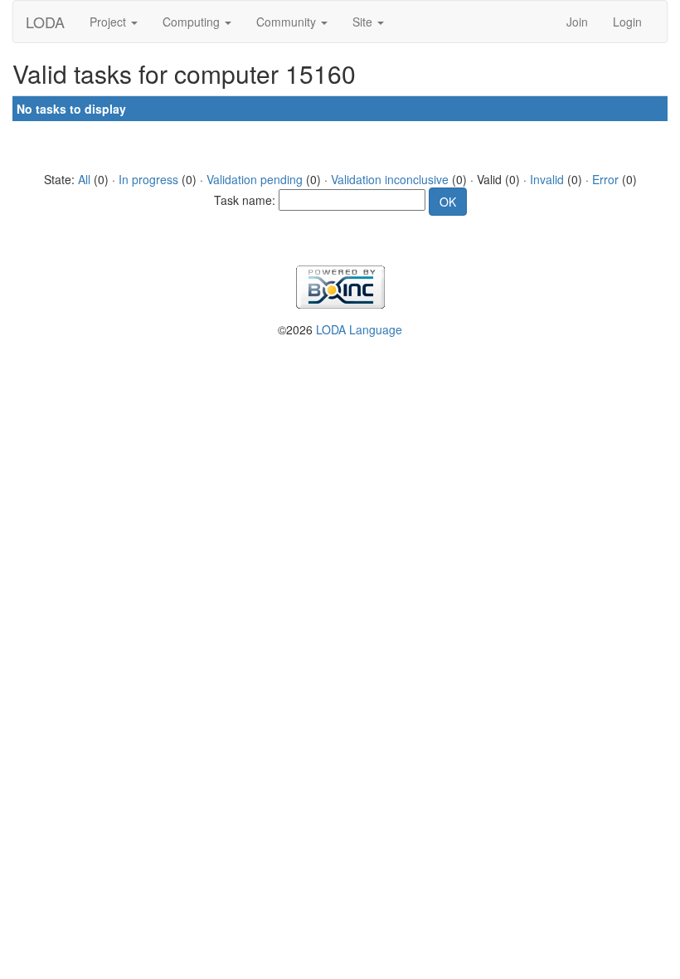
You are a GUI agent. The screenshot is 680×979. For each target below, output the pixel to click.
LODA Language (359, 329)
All (84, 179)
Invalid (547, 179)
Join (577, 21)
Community (287, 21)
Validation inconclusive (390, 179)
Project (109, 21)
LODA (45, 21)
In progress (148, 179)
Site (364, 21)
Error (605, 179)
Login (627, 21)
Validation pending (254, 179)
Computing (193, 21)
